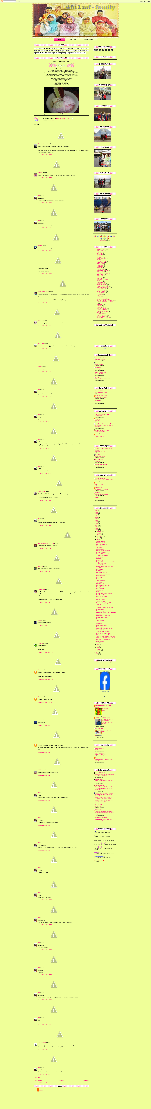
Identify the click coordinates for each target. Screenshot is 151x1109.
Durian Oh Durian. (100, 598)
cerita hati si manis (100, 372)
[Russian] (111, 236)
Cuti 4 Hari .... (99, 546)
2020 (96, 515)
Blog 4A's (98, 400)
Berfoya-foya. (99, 579)
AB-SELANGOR (101, 283)
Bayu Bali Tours (99, 805)
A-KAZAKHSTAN (101, 258)
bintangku (40, 172)
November (99, 533)
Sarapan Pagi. (100, 590)
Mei (98, 644)
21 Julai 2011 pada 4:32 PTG (45, 178)
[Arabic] (104, 239)
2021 (96, 514)
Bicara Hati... (98, 367)
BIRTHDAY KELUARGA (103, 287)
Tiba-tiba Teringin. (100, 580)
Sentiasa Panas (99, 785)
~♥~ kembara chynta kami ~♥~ (103, 414)
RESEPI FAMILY (101, 316)
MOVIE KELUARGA (102, 310)
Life (96, 499)
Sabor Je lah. (99, 604)
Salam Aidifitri (98, 461)
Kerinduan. (99, 558)
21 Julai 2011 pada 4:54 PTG (45, 251)
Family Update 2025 (100, 451)
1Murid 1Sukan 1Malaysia (102, 631)
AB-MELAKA (100, 271)
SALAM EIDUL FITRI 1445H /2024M (104, 479)
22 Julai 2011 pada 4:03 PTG (45, 1024)
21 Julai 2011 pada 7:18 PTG (45, 396)
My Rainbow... (99, 492)
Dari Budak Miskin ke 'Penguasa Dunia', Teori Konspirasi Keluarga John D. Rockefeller (104, 788)
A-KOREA (99, 260)
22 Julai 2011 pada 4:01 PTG (45, 950)
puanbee (40, 366)
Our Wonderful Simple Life (102, 483)
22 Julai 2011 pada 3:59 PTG (45, 850)
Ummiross (40, 566)
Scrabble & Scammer (100, 431)
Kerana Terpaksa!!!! (101, 552)
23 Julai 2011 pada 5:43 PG (45, 1074)
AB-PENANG (100, 275)
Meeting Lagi (99, 618)
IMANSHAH (41, 343)
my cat (96, 749)
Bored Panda (98, 779)
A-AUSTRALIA (101, 250)
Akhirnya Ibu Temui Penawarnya (104, 607)
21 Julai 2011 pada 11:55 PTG (45, 679)
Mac (98, 647)
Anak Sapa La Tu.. (101, 609)
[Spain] (104, 236)
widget (115, 662)
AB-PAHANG (100, 274)
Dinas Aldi (40, 643)
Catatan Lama (85, 1080)
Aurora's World (99, 748)
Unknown (40, 697)
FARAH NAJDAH (101, 291)
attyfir (96, 497)
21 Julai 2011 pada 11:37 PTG (45, 652)
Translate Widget (103, 240)
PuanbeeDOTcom (100, 391)
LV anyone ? (98, 420)
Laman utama (62, 1080)
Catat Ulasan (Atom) (44, 1082)
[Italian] (108, 236)
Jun (98, 642)
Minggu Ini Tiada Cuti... (102, 572)
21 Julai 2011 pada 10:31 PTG (45, 571)
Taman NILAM (100, 620)
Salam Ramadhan (99, 436)
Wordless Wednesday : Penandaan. (105, 554)
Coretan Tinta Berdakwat (102, 358)
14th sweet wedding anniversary (103, 378)
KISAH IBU (51, 120)
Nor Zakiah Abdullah (105, 671)
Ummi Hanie (41, 670)
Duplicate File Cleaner (101, 817)
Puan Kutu (40, 320)
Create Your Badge (105, 691)
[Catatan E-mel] (72, 118)
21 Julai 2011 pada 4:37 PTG (45, 227)
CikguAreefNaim (42, 1042)
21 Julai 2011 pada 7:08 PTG (45, 371)
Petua (98, 312)
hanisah (41, 1090)
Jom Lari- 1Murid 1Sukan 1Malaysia (105, 636)
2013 (96, 526)
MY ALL (97, 377)
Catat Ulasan (37, 1077)
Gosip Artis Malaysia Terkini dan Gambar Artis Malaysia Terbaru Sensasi (104, 794)
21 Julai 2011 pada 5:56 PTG (45, 325)
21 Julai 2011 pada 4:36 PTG (45, 203)
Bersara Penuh (99, 364)
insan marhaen (41, 491)
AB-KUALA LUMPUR (102, 270)
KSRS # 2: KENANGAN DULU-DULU (105, 638)
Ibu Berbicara (99, 459)
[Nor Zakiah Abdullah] (105, 690)
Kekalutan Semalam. (101, 596)
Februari (99, 649)
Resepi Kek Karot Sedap (101, 397)
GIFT (98, 295)
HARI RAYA (100, 296)
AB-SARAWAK (101, 282)
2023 (96, 510)
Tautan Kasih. (99, 564)
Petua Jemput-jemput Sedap (103, 633)
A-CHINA (99, 253)
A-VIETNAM (100, 266)
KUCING (99, 306)
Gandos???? (99, 560)
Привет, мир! (98, 806)
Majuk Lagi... (99, 627)
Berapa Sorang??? (101, 575)
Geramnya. (99, 577)
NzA (39, 195)
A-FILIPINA (100, 254)
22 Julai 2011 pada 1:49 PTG (45, 775)
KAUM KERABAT (101, 298)
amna (39, 620)
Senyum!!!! (99, 623)
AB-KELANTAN (101, 269)
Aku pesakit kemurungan (101, 392)
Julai (98, 539)
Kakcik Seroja (99, 455)
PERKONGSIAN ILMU (103, 311)
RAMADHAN (100, 313)
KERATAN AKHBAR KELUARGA (105, 300)
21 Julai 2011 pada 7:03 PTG (45, 348)
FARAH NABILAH (101, 289)
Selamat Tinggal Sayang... (103, 555)
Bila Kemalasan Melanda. (102, 585)
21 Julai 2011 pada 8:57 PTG (45, 525)
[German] (101, 236)
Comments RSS (89, 39)
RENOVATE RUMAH (102, 315)
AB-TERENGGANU (102, 285)
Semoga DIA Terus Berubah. (103, 574)
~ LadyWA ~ (98, 419)
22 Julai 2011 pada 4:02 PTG (45, 1000)
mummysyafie (41, 589)
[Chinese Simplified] (108, 239)
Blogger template (72, 1101)
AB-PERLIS (100, 278)
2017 (96, 520)
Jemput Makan (100, 606)
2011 (96, 530)
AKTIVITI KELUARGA (102, 286)
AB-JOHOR (100, 267)
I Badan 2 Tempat (100, 599)
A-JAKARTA (100, 257)
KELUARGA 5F (99, 728)
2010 (96, 652)
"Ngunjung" (99, 547)
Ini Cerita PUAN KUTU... (101, 395)
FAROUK (99, 294)
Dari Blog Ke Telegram (100, 369)
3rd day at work (99, 466)
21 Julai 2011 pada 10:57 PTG (45, 625)
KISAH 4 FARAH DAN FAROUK (105, 302)
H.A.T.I (97, 435)
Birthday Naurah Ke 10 (100, 754)
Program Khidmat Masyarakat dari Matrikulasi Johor (105, 562)
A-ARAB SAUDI (101, 249)
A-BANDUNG (100, 252)
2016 (96, 522)
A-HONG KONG (101, 256)
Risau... (98, 591)
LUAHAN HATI (101, 307)
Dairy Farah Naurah (100, 753)
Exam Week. (99, 557)
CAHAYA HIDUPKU (100, 478)
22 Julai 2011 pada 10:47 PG (45, 725)
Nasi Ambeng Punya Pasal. (103, 615)
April (98, 646)
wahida (39, 720)
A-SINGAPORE (101, 262)
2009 (96, 654)
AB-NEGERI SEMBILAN (103, 273)
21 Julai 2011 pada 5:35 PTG (45, 274)
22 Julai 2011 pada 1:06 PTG (45, 752)
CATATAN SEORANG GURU (102, 718)
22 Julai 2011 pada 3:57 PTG (45, 825)
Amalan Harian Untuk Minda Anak (104, 593)
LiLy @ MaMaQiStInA (43, 291)
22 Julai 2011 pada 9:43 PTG (45, 1049)
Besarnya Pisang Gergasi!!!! (103, 603)
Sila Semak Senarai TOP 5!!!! (104, 634)
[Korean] (101, 239)
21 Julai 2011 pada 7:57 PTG (45, 500)
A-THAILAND (100, 264)
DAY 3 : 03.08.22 (99, 484)
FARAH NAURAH (101, 292)
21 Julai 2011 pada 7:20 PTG (45, 448)
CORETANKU (98, 487)
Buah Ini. (98, 571)
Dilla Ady (40, 245)
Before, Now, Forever (101, 464)
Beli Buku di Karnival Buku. (103, 639)
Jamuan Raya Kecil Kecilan (102, 494)
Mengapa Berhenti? (100, 359)
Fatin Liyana (98, 809)
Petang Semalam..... (101, 587)
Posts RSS (73, 39)
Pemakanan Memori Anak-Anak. (104, 595)
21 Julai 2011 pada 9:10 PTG (45, 548)
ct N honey (40, 770)
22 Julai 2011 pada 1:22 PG (45, 702)
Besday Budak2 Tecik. (102, 617)
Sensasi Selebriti (100, 773)
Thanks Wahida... (100, 630)
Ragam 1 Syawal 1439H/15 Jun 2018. (104, 402)
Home (59, 39)
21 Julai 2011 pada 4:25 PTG (45, 155)
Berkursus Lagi (100, 583)
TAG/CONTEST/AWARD (103, 317)
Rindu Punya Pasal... (101, 625)
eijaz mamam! (98, 415)
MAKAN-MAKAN (101, 308)
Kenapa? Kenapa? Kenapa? (103, 550)
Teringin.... (99, 582)
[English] (95, 236)
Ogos (98, 538)
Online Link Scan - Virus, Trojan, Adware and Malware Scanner (104, 820)
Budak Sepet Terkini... (100, 456)
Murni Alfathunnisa (42, 143)
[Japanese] (114, 236)
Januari (99, 650)
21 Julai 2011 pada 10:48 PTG (45, 602)
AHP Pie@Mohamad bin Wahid (46, 543)
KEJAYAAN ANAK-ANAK (103, 299)
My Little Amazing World (102, 430)
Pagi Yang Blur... (100, 641)
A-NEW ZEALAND (101, 261)
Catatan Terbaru (38, 1080)
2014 (96, 525)
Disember (99, 531)
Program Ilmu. (100, 569)
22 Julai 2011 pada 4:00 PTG (45, 900)
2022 (96, 512)
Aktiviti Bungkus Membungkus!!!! (104, 628)
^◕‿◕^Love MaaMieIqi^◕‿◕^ (103, 424)
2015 (96, 523)
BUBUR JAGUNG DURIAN (101, 489)
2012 (96, 528)
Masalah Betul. (100, 588)
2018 (96, 518)
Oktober (99, 534)
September (100, 536)
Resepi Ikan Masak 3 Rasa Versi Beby (106, 612)
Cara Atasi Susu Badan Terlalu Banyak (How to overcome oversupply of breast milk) (104, 813)
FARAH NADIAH (101, 290)
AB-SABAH (100, 281)
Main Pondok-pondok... (102, 544)
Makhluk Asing (100, 610)
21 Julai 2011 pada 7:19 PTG (45, 421)
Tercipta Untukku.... (101, 601)
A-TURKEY (100, 265)
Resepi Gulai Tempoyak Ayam (102, 374)
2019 (96, 517)
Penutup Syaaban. (101, 542)
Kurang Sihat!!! (100, 549)
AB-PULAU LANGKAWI (103, 279)
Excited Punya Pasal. (101, 622)
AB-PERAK (100, 277)
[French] (98, 236)
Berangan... (99, 614)
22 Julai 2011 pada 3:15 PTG (45, 800)
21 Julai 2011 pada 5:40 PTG (45, 302)
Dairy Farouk (98, 758)
